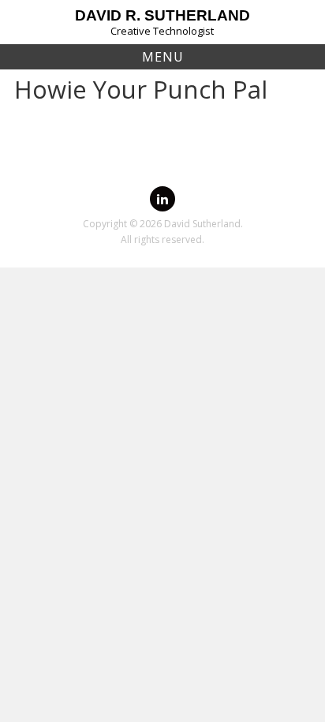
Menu (163, 56)
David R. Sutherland (162, 15)
